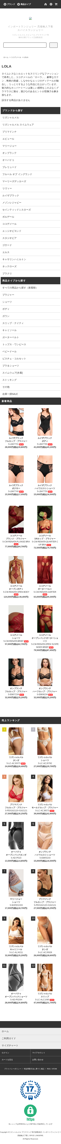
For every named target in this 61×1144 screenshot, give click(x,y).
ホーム (5, 57)
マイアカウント (38, 1053)
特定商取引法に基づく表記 (34, 1069)
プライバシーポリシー (12, 1069)
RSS (48, 1069)
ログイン (5, 1053)
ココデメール (16, 57)
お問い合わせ (37, 1060)
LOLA (26, 57)
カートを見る (7, 1060)
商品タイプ (26, 4)
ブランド (11, 4)
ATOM (54, 1069)
